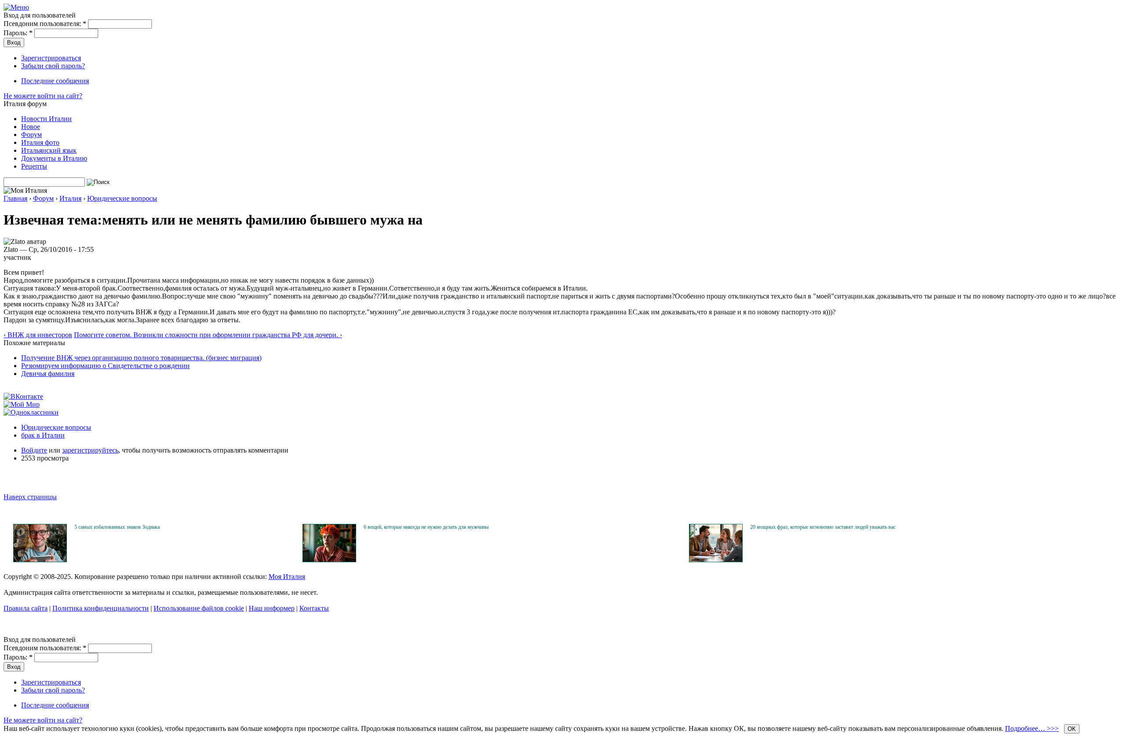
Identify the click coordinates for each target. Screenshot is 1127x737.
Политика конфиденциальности (100, 608)
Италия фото (40, 142)
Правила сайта (26, 608)
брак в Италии (43, 435)
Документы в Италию (54, 158)
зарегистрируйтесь (90, 450)
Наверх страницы (30, 497)
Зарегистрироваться (51, 58)
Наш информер (272, 608)
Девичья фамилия (47, 373)
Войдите (34, 450)
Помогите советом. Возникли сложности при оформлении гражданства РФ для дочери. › (208, 335)
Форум (31, 134)
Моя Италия (287, 576)
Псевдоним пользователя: (45, 23)
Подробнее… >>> (1032, 728)
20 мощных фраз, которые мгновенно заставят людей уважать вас (822, 527)
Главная (15, 198)
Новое (30, 126)
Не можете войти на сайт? (43, 95)
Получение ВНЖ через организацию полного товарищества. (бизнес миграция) (141, 357)
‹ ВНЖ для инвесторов (38, 335)
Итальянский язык (49, 150)
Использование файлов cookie (199, 608)
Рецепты (34, 166)
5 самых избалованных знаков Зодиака (117, 527)
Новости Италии (46, 118)
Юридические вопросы (122, 198)
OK (1072, 729)
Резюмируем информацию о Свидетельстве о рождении (105, 365)
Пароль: (18, 33)
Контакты (314, 608)
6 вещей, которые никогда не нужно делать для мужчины (426, 527)
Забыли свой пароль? (53, 66)
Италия (70, 198)
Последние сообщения (55, 81)
